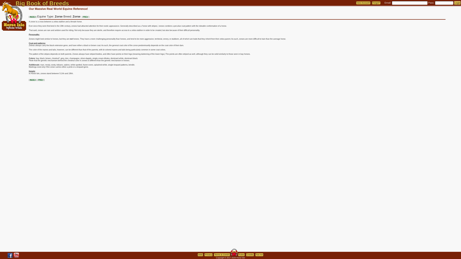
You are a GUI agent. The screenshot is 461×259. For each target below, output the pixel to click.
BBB (200, 254)
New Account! (363, 3)
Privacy (208, 254)
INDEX (33, 17)
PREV (85, 17)
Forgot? (376, 3)
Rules (241, 254)
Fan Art (259, 254)
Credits (250, 254)
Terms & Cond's (222, 254)
